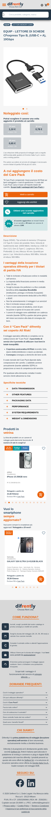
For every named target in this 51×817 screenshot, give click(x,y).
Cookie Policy (23, 806)
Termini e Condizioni (40, 806)
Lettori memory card (23, 25)
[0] (46, 5)
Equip (6, 25)
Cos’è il (10, 702)
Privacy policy (10, 806)
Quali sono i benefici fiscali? (13, 722)
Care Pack (20, 496)
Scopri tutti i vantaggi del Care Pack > (27, 187)
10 (38, 503)
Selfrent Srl (15, 752)
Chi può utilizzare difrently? (13, 697)
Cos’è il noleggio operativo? (13, 693)
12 (45, 503)
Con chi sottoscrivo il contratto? (14, 712)
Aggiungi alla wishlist (27, 202)
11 (41, 503)
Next (49, 75)
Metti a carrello (27, 194)
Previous (1, 75)
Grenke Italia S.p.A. (40, 763)
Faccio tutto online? (10, 707)
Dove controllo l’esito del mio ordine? (17, 717)
